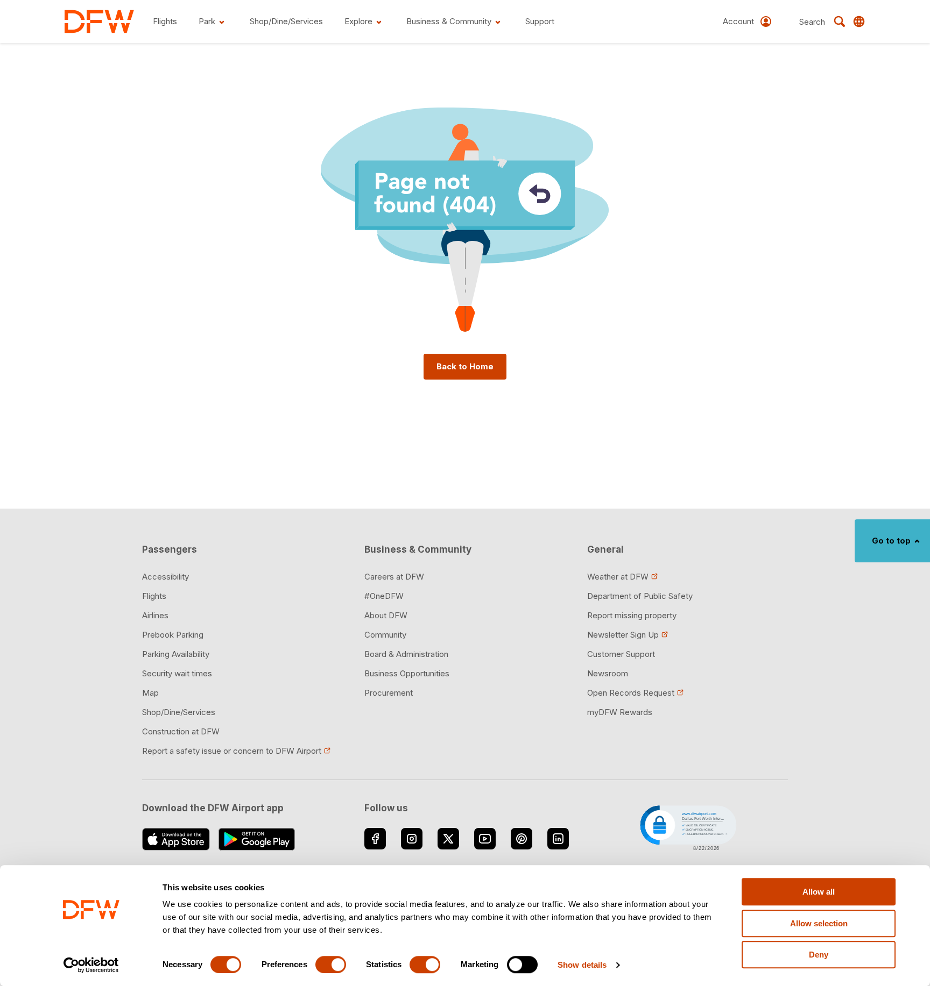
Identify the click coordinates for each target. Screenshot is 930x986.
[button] (687, 827)
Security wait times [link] (177, 673)
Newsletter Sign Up (623, 635)
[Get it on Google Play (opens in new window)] (257, 839)
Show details (582, 964)
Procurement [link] (388, 693)
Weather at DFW (618, 576)
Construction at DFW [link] (181, 731)
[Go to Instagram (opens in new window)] (411, 838)
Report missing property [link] (632, 615)
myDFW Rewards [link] (619, 712)
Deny (818, 954)
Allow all (818, 891)
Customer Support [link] (621, 654)
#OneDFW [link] (384, 596)
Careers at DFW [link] (394, 576)
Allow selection (819, 923)
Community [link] (385, 635)
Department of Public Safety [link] (640, 596)
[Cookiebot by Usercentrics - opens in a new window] (91, 965)
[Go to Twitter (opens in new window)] (448, 838)
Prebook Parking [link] (172, 635)
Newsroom (607, 673)
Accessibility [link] (165, 576)
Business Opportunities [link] (406, 673)
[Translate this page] (858, 21)
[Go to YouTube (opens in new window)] (485, 838)
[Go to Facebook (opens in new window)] (375, 838)
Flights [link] (154, 596)
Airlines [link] (155, 615)
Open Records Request (630, 693)
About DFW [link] (385, 615)
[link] (99, 21)
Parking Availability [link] (175, 654)
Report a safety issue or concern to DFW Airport (231, 751)
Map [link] (150, 693)
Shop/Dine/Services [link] (178, 712)
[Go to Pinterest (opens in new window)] (521, 838)
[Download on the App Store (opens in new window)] (176, 839)
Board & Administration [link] (406, 654)
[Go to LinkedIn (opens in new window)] (558, 838)
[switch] (330, 964)
